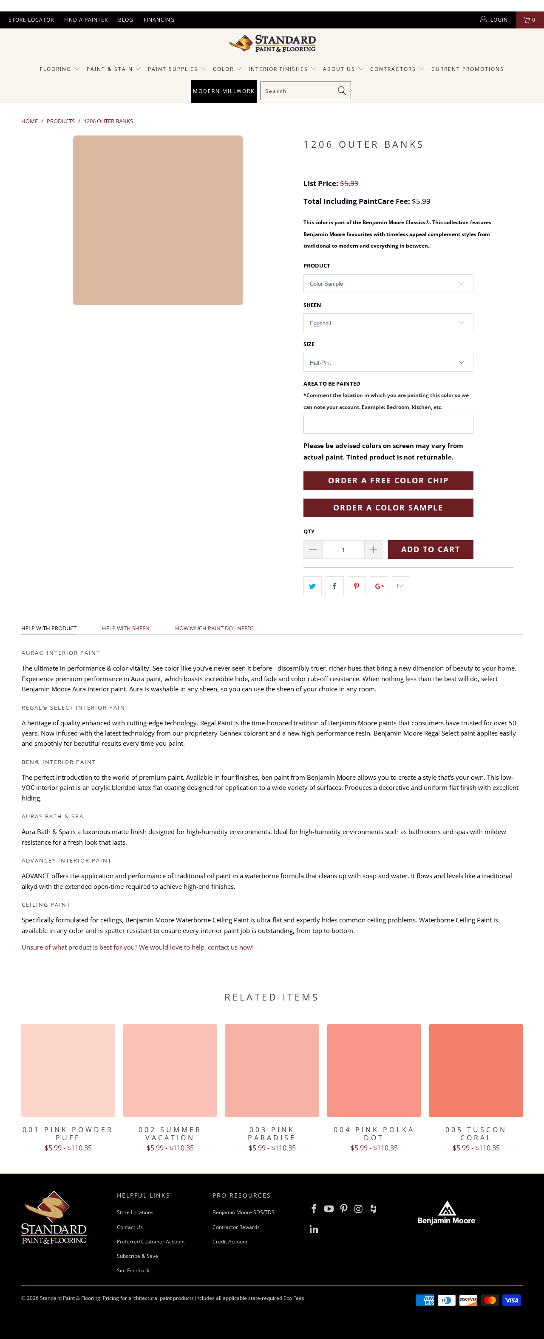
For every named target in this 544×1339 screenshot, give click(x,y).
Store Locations (135, 1212)
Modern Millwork (224, 91)
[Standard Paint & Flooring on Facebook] (314, 1209)
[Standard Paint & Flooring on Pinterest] (343, 1209)
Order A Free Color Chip (388, 480)
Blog (125, 19)
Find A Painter (86, 19)
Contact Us (130, 1227)
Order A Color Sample (388, 507)
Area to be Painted (386, 395)
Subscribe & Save (137, 1256)
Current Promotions (467, 69)
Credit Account (229, 1241)
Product (316, 265)
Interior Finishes (278, 69)
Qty (308, 531)
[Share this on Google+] (379, 586)
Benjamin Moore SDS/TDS (243, 1212)
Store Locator (31, 19)
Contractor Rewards (236, 1227)
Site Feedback (133, 1270)
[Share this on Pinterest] (357, 586)
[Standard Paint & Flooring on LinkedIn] (314, 1229)
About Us (340, 69)
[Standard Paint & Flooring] (272, 43)
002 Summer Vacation (170, 1070)
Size (308, 344)
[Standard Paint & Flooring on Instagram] (358, 1209)
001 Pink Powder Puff (68, 1070)
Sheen (312, 305)
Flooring (55, 69)
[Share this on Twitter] (312, 586)
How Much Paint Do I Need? (214, 628)
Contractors (394, 69)
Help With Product (48, 628)
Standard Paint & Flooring (70, 1298)
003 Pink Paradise (272, 1070)
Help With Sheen (126, 628)
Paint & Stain (110, 69)
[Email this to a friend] (401, 586)
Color (223, 69)
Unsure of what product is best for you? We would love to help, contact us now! (138, 947)
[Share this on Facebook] (335, 586)
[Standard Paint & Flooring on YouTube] (329, 1209)
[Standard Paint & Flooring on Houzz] (373, 1209)
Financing (159, 19)
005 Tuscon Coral (476, 1070)
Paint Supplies (173, 69)
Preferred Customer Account (151, 1241)
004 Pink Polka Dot (374, 1070)
